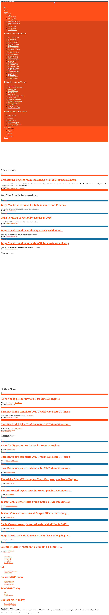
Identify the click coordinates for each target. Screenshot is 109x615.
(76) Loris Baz (11, 75)
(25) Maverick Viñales (14, 49)
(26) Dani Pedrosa (12, 51)
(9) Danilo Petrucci (13, 42)
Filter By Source (8, 563)
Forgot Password (8, 595)
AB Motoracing (12, 85)
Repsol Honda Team (13, 106)
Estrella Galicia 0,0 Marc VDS (16, 96)
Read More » (18, 403)
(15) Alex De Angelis (13, 44)
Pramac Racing (12, 104)
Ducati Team (11, 94)
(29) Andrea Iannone (13, 52)
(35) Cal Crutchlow (13, 56)
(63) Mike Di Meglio (13, 70)
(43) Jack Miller (12, 61)
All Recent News (5, 552)
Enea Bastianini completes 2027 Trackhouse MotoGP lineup (35, 411)
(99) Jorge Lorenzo (13, 78)
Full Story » (4, 187)
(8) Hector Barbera (13, 40)
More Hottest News (6, 431)
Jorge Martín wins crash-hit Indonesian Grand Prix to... (33, 204)
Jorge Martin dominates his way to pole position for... (32, 230)
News (9, 15)
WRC (9, 131)
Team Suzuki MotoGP (14, 108)
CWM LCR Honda (13, 91)
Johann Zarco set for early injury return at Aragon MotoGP (36, 501)
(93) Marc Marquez (13, 76)
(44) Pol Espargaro (13, 63)
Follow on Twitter (9, 581)
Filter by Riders (12, 16)
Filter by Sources (12, 19)
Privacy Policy (8, 572)
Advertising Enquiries (10, 605)
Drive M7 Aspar (12, 92)
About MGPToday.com (10, 571)
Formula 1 (10, 130)
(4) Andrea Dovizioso (13, 37)
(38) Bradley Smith (13, 58)
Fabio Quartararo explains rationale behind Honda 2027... (35, 524)
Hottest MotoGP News (14, 21)
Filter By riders (8, 560)
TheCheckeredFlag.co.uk (14, 124)
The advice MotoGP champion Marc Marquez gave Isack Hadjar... (39, 479)
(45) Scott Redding (13, 64)
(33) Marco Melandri (13, 54)
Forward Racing (12, 97)
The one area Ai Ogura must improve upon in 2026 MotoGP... (36, 490)
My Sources (11, 25)
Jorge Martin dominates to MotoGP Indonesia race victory (35, 243)
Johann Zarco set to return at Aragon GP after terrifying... (35, 513)
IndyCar (10, 133)
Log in (2, 1)
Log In (6, 594)
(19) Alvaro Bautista (13, 47)
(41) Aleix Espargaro (13, 59)
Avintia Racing (12, 89)
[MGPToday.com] (54, 3)
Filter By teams (8, 561)
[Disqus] (54, 320)
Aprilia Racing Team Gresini (15, 87)
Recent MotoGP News (14, 23)
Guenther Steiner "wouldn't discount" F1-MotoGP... (31, 546)
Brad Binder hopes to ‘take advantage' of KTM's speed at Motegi (38, 179)
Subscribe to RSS (9, 584)
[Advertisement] (54, 154)
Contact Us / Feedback (10, 604)
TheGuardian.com (12, 125)
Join (7, 1)
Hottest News (7, 556)
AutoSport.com (12, 115)
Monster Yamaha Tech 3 (14, 99)
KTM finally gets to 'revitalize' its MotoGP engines (30, 398)
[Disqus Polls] (54, 278)
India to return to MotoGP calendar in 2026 (26, 217)
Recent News (7, 558)
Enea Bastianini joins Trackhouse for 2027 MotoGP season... (36, 424)
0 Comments (21, 188)
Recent (6, 12)
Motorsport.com (12, 120)
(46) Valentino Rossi (13, 66)
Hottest (6, 10)
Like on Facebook (9, 582)
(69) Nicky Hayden (13, 73)
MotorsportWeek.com (13, 122)
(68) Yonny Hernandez (14, 71)
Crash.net (10, 118)
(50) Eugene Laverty (13, 68)
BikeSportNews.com (13, 117)
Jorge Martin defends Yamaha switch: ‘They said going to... (35, 535)
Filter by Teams (12, 18)
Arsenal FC (11, 136)
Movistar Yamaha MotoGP (15, 101)
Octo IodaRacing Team (14, 103)
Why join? (12, 1)
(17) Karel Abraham (13, 46)
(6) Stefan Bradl (12, 39)
